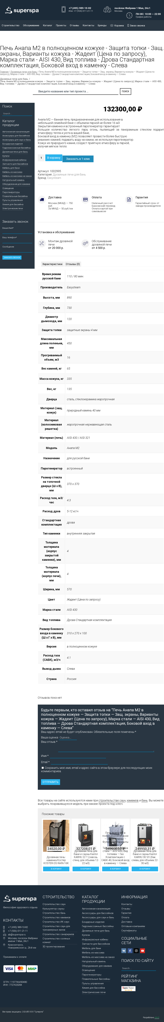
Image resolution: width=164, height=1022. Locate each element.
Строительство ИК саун (56, 921)
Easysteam (54, 177)
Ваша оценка (49, 737)
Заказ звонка (137, 25)
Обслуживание (31, 25)
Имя (45, 755)
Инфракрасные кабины (14, 160)
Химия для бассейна (12, 204)
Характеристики (52, 264)
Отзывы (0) (73, 264)
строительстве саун (112, 800)
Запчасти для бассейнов (15, 164)
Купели (5, 156)
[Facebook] (130, 950)
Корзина (119, 25)
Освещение (8, 188)
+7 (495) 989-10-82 (18, 927)
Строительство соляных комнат (56, 940)
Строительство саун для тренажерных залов (56, 928)
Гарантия (126, 913)
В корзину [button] (56, 869)
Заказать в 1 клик (78, 158)
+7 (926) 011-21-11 (18, 930)
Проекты (61, 25)
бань (144, 800)
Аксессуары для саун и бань (16, 139)
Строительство (10, 25)
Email (45, 762)
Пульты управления (12, 200)
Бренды (102, 25)
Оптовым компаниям (133, 926)
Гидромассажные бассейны (16, 147)
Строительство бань (54, 913)
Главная (4, 71)
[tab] (52, 264)
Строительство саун (54, 904)
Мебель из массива (12, 172)
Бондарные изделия (12, 143)
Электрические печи (12, 208)
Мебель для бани (11, 168)
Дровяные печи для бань (23, 71)
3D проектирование (54, 946)
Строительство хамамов (56, 917)
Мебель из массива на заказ (17, 176)
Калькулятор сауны (53, 908)
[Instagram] (136, 950)
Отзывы (74, 25)
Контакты (88, 25)
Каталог (47, 25)
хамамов (133, 800)
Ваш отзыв (49, 741)
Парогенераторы (11, 192)
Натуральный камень (13, 180)
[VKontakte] (123, 950)
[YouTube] (142, 950)
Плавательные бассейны (15, 196)
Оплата (125, 917)
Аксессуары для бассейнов (16, 135)
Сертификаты (129, 930)
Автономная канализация (15, 131)
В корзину (53, 157)
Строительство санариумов (58, 934)
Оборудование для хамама (16, 184)
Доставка (126, 921)
